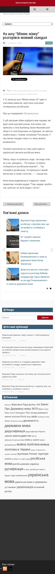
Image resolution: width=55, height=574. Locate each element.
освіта (8, 458)
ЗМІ (38, 405)
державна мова (17, 426)
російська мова (40, 91)
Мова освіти (10, 413)
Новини (27, 14)
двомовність (31, 420)
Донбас (32, 405)
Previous (5, 250)
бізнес (7, 421)
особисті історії (18, 459)
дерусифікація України (35, 431)
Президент (20, 413)
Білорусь (8, 405)
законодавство (22, 435)
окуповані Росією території (32, 453)
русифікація (14, 469)
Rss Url (5, 569)
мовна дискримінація (21, 91)
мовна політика (28, 444)
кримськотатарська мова (14, 440)
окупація (13, 454)
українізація (24, 487)
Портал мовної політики (26, 2)
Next (51, 250)
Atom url (10, 569)
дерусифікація (15, 431)
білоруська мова (17, 421)
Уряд (29, 417)
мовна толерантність (38, 450)
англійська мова (43, 417)
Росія (23, 416)
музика (7, 454)
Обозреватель (31, 113)
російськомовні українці (14, 94)
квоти (34, 436)
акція (34, 416)
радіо (28, 459)
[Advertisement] (27, 529)
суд (12, 475)
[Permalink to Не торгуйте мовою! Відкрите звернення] (17, 247)
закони (8, 436)
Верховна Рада (20, 404)
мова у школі (32, 439)
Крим (40, 409)
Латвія (46, 409)
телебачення (32, 94)
